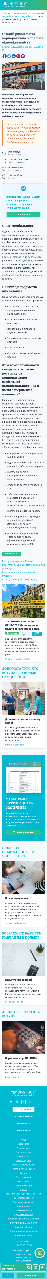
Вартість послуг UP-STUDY (21, 1058)
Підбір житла (23, 1206)
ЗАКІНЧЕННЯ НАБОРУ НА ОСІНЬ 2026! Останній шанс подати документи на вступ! (22, 625)
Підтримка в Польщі (23, 1214)
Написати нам (23, 1130)
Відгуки (23, 1173)
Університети (21, 13)
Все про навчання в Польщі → (19, 561)
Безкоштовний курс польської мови (23, 1194)
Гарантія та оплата (23, 1235)
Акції (23, 1140)
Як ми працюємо (23, 1185)
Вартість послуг (13, 1077)
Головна (6, 13)
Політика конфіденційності (23, 1223)
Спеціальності (23, 1148)
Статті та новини (23, 1177)
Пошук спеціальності (18, 898)
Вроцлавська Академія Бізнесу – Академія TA (22, 48)
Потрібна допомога (14, 745)
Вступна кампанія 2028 (23, 1169)
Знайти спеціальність (15, 923)
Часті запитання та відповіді (23, 1231)
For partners (23, 1123)
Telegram (26, 1261)
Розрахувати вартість (16, 1002)
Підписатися (23, 214)
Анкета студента (23, 1160)
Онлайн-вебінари (23, 1210)
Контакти (23, 1156)
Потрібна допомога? (23, 1116)
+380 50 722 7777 (23, 1257)
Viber (18, 1261)
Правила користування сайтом (23, 1218)
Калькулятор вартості (18, 979)
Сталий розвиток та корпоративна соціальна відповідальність (23, 19)
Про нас (23, 1189)
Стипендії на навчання (24, 1202)
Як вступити (23, 1181)
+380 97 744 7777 (23, 1254)
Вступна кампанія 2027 (24, 1164)
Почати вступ (31, 1275)
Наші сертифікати (23, 1227)
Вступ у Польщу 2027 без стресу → (21, 579)
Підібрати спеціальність (20, 142)
